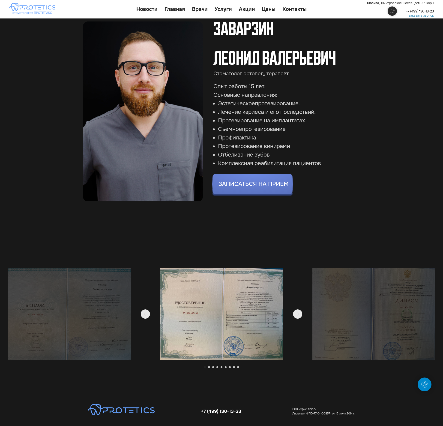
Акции (247, 9)
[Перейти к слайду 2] (209, 367)
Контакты (294, 9)
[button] (252, 185)
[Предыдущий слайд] (145, 314)
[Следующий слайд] (297, 314)
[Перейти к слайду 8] (234, 367)
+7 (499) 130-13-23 (420, 11)
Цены (268, 9)
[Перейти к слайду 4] (217, 367)
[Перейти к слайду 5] (221, 367)
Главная (175, 9)
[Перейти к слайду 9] (238, 367)
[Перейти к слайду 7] (230, 367)
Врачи (200, 9)
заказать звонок (421, 15)
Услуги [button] (223, 9)
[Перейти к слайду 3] (213, 367)
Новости (147, 9)
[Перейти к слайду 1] (205, 367)
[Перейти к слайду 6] (226, 367)
